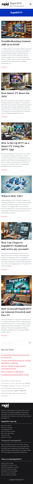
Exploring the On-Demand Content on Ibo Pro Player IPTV (15, 356)
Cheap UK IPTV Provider (7, 463)
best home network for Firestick (8, 383)
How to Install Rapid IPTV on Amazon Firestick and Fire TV (16, 312)
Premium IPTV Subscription (7, 390)
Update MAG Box (4, 395)
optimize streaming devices (18, 388)
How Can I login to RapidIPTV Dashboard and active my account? (15, 246)
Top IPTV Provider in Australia (8, 469)
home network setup (19, 383)
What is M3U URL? (12, 196)
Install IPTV (27, 383)
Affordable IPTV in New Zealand (9, 471)
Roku (14, 393)
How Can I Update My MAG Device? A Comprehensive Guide (13, 367)
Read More (4, 67)
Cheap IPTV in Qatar (6, 437)
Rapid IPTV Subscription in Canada (10, 467)
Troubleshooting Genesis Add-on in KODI (16, 43)
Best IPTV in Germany (6, 427)
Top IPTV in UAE (5, 435)
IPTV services (24, 385)
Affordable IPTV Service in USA (9, 465)
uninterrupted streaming (21, 393)
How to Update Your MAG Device (12, 372)
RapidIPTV (16, 390)
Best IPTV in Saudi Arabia (7, 433)
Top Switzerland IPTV (6, 429)
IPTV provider (18, 385)
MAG (29, 385)
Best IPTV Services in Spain (8, 431)
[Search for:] (16, 343)
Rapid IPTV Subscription (6, 393)
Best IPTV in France (6, 425)
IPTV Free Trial (12, 385)
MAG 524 (3, 388)
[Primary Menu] (30, 4)
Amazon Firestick (5, 380)
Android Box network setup (15, 380)
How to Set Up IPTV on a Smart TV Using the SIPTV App (15, 146)
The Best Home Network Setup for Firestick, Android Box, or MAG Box (16, 362)
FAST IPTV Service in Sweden (8, 473)
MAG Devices (8, 388)
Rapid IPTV (16, 3)
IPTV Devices (4, 386)
